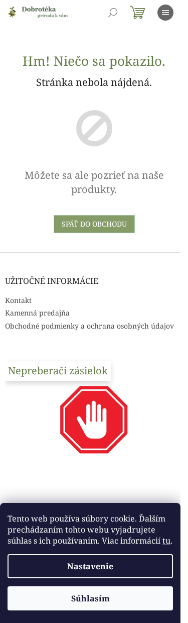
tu (166, 540)
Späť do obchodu (94, 224)
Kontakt (18, 300)
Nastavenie (90, 566)
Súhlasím (90, 598)
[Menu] (165, 13)
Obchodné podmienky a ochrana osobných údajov (89, 326)
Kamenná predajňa (37, 313)
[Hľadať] (113, 13)
